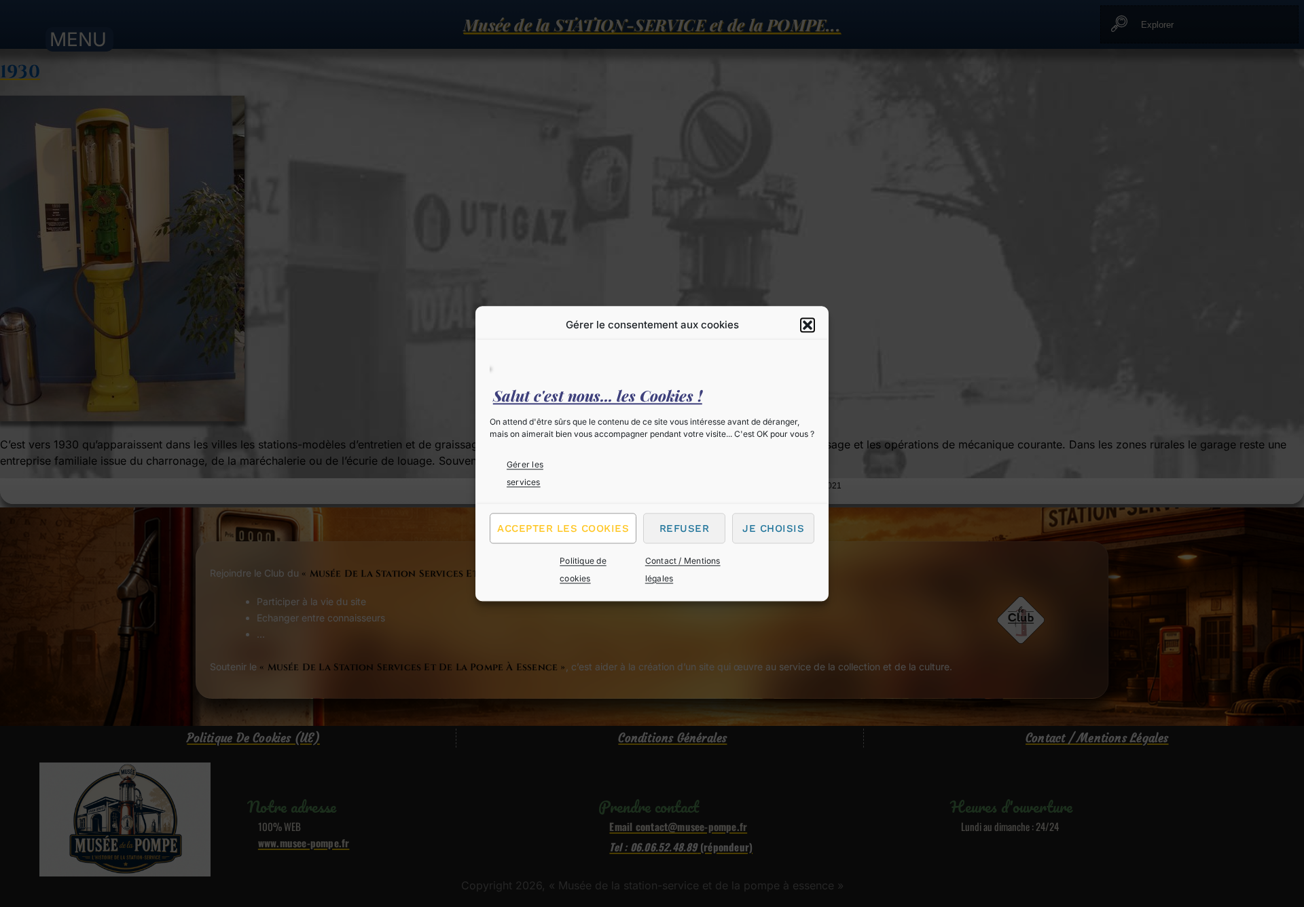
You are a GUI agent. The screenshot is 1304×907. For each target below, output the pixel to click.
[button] (807, 325)
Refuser (684, 528)
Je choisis (773, 528)
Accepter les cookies (563, 528)
